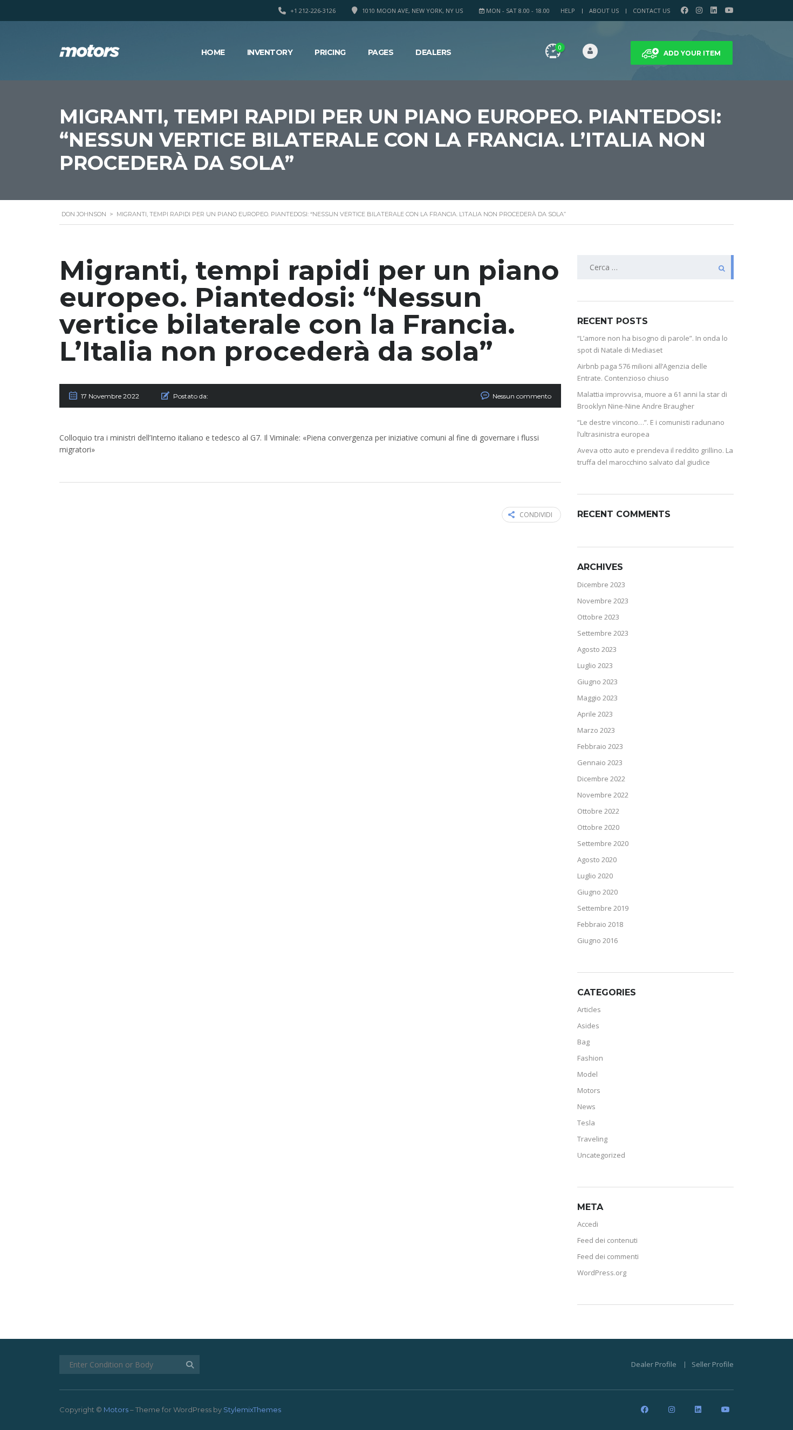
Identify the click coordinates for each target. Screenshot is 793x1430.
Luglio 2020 (595, 876)
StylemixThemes (252, 1409)
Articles (589, 1009)
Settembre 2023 (602, 633)
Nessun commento (522, 396)
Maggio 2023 (597, 698)
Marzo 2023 (596, 730)
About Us (604, 10)
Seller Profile (713, 1364)
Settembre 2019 (602, 908)
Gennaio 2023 (600, 762)
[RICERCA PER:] (655, 267)
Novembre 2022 (602, 795)
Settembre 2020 (602, 843)
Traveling (592, 1139)
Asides (588, 1025)
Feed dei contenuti (607, 1240)
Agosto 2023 (597, 649)
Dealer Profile (653, 1364)
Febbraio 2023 (600, 746)
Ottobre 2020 (598, 827)
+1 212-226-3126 (313, 10)
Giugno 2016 (597, 940)
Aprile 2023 (595, 714)
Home (213, 52)
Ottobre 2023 (598, 617)
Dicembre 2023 (601, 584)
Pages (381, 52)
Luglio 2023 (595, 665)
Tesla (586, 1123)
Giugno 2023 (597, 681)
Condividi (535, 514)
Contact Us (651, 10)
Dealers (433, 52)
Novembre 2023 (602, 601)
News (586, 1106)
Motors (588, 1090)
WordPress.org (601, 1272)
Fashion (590, 1058)
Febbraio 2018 (600, 924)
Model (587, 1074)
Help (567, 10)
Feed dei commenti (608, 1256)
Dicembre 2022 (601, 778)
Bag (583, 1042)
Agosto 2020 (597, 859)
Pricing (330, 52)
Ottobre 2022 (598, 811)
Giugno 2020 (597, 892)
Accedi (587, 1224)
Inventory (270, 52)
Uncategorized (601, 1155)
